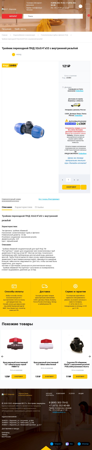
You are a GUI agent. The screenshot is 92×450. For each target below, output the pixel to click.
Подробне (79, 91)
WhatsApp (85, 444)
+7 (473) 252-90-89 (59, 405)
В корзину (71, 187)
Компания (60, 393)
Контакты (50, 395)
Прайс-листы (20, 29)
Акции (80, 393)
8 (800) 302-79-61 (58, 402)
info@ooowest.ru (59, 412)
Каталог (13, 16)
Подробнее (78, 115)
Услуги (72, 393)
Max (71, 444)
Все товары (49, 199)
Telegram (58, 444)
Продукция (6, 29)
